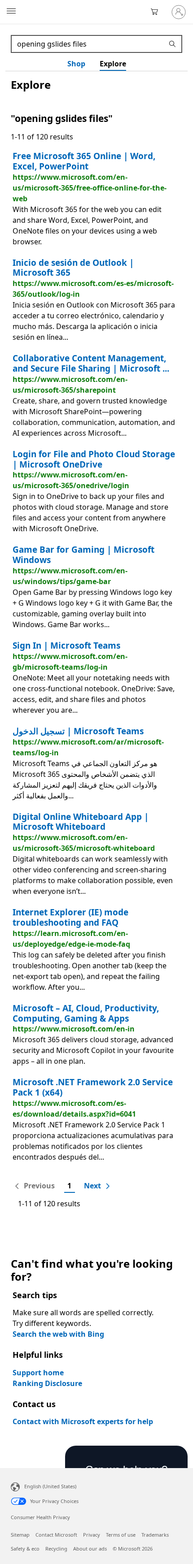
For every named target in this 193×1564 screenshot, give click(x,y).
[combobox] (88, 44)
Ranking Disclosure (47, 1383)
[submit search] (173, 44)
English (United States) (50, 1486)
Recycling (56, 1548)
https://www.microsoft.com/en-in (74, 1029)
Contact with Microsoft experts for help (83, 1421)
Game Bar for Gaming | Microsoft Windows (83, 555)
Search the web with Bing (58, 1334)
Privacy (91, 1534)
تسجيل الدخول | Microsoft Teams (78, 731)
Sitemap (20, 1534)
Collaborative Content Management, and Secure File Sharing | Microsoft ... (91, 363)
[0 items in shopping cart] (157, 12)
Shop (76, 64)
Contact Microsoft (56, 1534)
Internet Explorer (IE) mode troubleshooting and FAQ (70, 917)
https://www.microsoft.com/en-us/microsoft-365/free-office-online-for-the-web (90, 188)
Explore (113, 64)
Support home (38, 1373)
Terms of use (121, 1534)
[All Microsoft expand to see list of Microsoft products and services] (11, 12)
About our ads (90, 1548)
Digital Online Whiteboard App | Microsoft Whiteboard (81, 822)
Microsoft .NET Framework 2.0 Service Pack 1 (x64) (93, 1087)
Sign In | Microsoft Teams (66, 645)
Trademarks (155, 1534)
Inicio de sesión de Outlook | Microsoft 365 (73, 268)
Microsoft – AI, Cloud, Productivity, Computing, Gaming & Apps (86, 1013)
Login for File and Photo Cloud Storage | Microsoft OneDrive (94, 459)
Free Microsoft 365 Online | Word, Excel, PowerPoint (84, 161)
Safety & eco (25, 1548)
